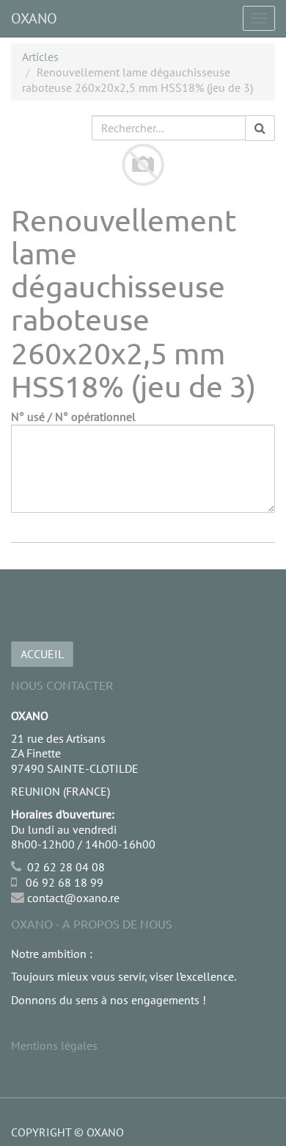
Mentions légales (54, 1045)
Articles (40, 56)
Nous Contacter (62, 684)
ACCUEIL (42, 653)
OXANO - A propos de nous (91, 923)
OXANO (34, 18)
